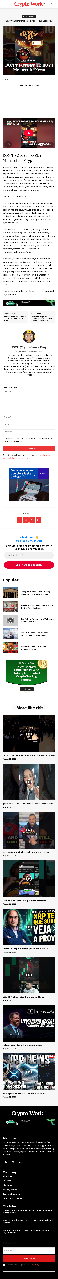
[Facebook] (19, 520)
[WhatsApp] (38, 520)
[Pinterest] (32, 520)
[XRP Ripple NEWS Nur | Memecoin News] (29, 1071)
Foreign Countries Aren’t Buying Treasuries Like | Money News (35, 592)
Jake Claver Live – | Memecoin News (22, 1045)
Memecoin (29, 60)
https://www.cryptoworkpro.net (29, 352)
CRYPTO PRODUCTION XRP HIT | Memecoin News (29, 755)
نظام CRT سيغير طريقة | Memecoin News (23, 997)
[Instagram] (6, 1162)
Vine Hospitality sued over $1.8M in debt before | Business (37, 606)
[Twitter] (26, 520)
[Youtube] (20, 1162)
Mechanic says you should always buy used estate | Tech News (41, 319)
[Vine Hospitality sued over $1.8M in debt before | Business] (10, 606)
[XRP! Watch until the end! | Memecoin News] (29, 830)
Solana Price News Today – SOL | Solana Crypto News (15, 319)
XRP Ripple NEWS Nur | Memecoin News (24, 1093)
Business (7, 1226)
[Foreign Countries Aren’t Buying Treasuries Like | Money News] (10, 592)
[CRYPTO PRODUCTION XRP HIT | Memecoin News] (29, 733)
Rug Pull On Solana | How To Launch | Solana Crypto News (38, 620)
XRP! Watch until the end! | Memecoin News (26, 852)
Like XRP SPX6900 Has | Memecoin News (24, 900)
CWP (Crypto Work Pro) (29, 347)
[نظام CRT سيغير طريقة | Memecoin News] (29, 975)
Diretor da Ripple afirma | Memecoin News (25, 948)
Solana (6, 1236)
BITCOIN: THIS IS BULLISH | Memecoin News (29, 21)
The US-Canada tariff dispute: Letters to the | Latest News (34, 634)
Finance (6, 1216)
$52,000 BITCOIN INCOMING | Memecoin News (28, 803)
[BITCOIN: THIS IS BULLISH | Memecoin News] (10, 647)
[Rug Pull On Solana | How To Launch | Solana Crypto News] (10, 620)
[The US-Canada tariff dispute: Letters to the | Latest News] (10, 633)
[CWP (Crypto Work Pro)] (29, 336)
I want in (27, 1258)
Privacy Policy (33, 1265)
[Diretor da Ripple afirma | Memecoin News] (29, 927)
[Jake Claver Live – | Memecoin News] (29, 1023)
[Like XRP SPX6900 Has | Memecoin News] (29, 878)
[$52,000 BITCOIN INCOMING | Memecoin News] (29, 782)
